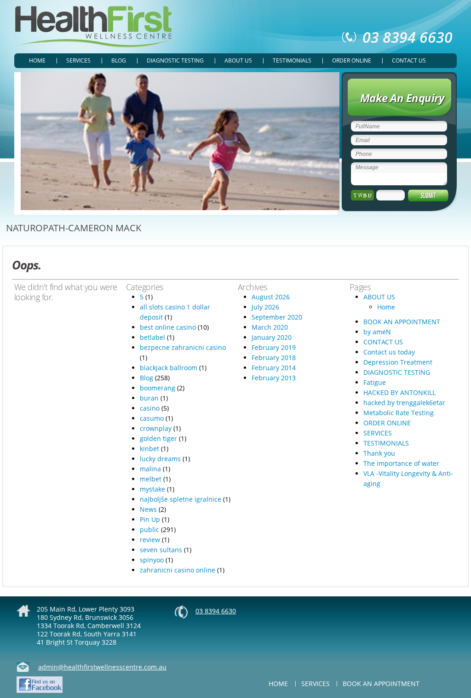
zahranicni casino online (177, 570)
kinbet (149, 448)
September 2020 (277, 317)
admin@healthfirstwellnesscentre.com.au (102, 667)
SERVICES (78, 60)
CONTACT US (409, 60)
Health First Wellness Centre (95, 27)
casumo (152, 418)
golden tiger (158, 438)
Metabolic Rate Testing (398, 412)
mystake (152, 489)
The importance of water (401, 463)
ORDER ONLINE (351, 60)
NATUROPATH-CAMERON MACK (73, 228)
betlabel (152, 337)
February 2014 (274, 367)
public (149, 529)
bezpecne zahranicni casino (183, 347)
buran (149, 398)
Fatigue (374, 382)
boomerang (157, 387)
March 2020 (270, 327)
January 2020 (272, 337)
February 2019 (274, 347)
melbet (150, 479)
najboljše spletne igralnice (180, 499)
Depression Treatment (397, 362)
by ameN (377, 331)
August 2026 (271, 296)
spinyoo (152, 559)
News (148, 509)
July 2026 (265, 307)
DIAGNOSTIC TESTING (175, 60)
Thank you (379, 453)
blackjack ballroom (168, 367)
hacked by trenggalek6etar (404, 402)
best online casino (168, 327)
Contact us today (389, 352)
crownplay (156, 428)
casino (150, 408)
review (150, 539)
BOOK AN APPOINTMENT (401, 321)
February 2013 (274, 377)
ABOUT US (238, 60)
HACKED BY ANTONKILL (399, 392)
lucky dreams (160, 458)
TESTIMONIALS (292, 60)
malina (150, 468)
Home (37, 60)
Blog (118, 60)
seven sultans (161, 549)
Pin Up (150, 519)
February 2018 (274, 357)
